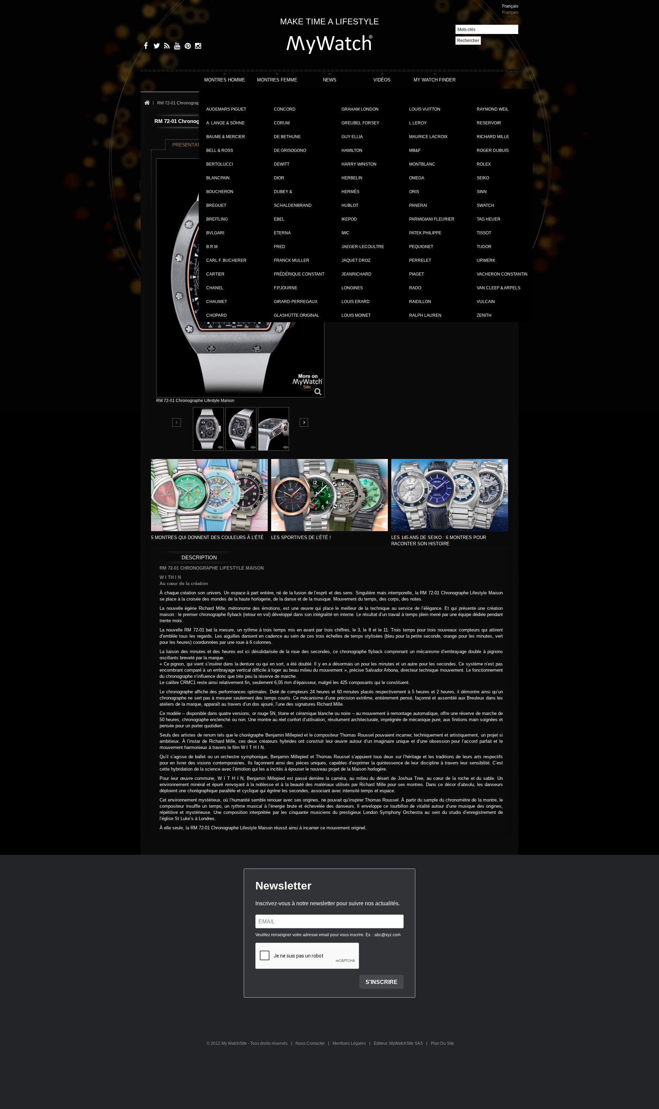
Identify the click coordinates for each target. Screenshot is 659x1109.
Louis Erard (356, 301)
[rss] (165, 47)
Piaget (416, 274)
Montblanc (422, 164)
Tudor (484, 246)
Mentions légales (350, 1043)
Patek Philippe (425, 233)
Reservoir (489, 123)
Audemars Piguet (226, 109)
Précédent (177, 422)
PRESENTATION (190, 144)
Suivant (304, 422)
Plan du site (442, 1043)
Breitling (217, 219)
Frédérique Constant (299, 274)
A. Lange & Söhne (225, 123)
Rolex (484, 164)
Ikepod (349, 219)
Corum (282, 123)
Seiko (483, 178)
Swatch (485, 205)
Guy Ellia (352, 136)
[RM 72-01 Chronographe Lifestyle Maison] (208, 429)
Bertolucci (219, 164)
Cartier (215, 274)
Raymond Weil (493, 109)
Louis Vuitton (424, 109)
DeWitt (281, 164)
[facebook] (145, 47)
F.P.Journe (285, 287)
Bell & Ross (219, 150)
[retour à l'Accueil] (146, 103)
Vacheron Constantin (502, 274)
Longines (352, 287)
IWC (345, 233)
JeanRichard (356, 274)
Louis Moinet (356, 315)
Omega (416, 178)
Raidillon (420, 301)
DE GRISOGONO (290, 150)
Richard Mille (493, 136)
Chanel (214, 287)
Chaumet (216, 301)
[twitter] (155, 47)
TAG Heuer (488, 219)
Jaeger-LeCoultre (363, 246)
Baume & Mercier (225, 136)
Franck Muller (291, 260)
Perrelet (420, 260)
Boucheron (219, 191)
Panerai (418, 205)
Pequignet (421, 246)
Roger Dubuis (493, 150)
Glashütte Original (296, 315)
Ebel (279, 219)
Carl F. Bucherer (226, 260)
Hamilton (352, 150)
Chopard (216, 315)
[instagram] (196, 47)
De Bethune (287, 136)
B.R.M (212, 246)
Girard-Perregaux (295, 301)
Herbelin (352, 178)
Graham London (360, 109)
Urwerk (486, 260)
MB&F (414, 150)
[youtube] (176, 47)
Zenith (484, 315)
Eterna (282, 233)
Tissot (484, 233)
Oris (414, 191)
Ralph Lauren (425, 315)
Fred (279, 246)
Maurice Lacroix (428, 136)
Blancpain (218, 178)
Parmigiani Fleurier (431, 219)
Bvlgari (215, 233)
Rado (415, 287)
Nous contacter (311, 1043)
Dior (279, 178)
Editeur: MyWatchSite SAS (399, 1043)
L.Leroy (418, 123)
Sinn (482, 191)
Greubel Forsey (360, 123)
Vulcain (486, 301)
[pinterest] (186, 47)
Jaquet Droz (356, 260)
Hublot (350, 205)
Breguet (216, 205)
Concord (285, 109)
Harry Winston (359, 164)
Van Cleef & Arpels (498, 287)
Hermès (350, 191)
